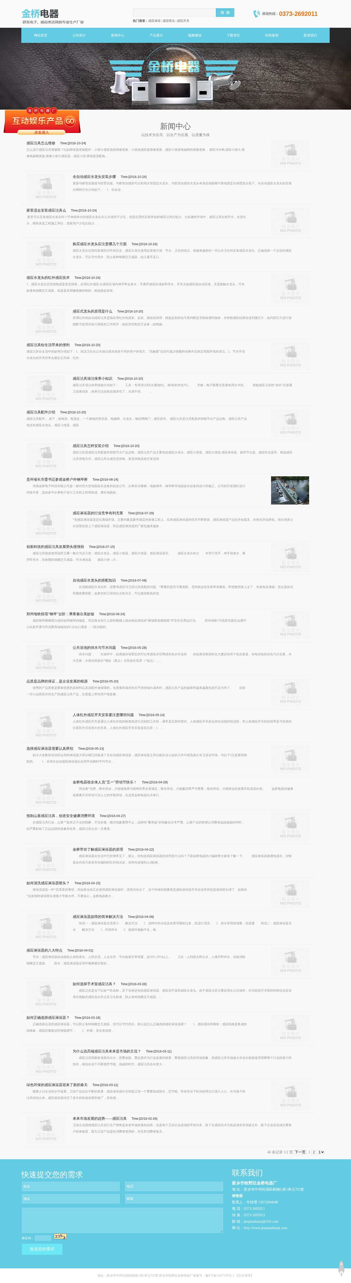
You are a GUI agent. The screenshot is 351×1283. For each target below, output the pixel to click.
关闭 (78, 105)
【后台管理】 (244, 1275)
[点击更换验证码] (60, 1236)
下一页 (300, 1152)
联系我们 (310, 35)
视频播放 (194, 35)
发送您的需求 (42, 1249)
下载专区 (233, 35)
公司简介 (79, 35)
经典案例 (272, 35)
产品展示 (156, 35)
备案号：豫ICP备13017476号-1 (214, 1275)
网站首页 (40, 35)
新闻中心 (117, 35)
